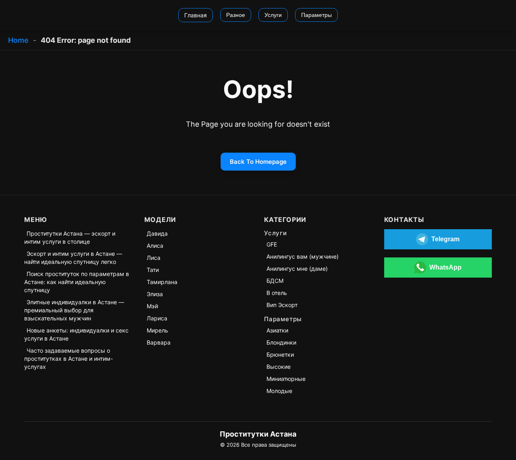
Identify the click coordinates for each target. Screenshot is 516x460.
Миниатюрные (286, 378)
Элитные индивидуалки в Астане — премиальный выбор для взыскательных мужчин (74, 310)
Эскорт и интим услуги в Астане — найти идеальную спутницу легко (73, 257)
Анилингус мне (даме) (297, 268)
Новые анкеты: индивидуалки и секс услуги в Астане (76, 334)
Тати (153, 269)
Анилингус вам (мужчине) (302, 256)
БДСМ (274, 280)
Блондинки (281, 342)
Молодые (279, 390)
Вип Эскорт (282, 304)
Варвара (159, 342)
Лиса (153, 257)
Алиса (155, 245)
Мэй (152, 306)
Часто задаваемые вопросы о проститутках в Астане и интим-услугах (68, 358)
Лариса (157, 318)
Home (18, 40)
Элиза (155, 294)
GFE (271, 244)
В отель (276, 292)
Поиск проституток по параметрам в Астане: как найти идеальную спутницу (76, 281)
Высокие (278, 366)
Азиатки (277, 330)
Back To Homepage (258, 161)
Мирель (157, 330)
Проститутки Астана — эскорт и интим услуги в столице (69, 237)
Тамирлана (162, 281)
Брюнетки (280, 354)
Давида (157, 233)
